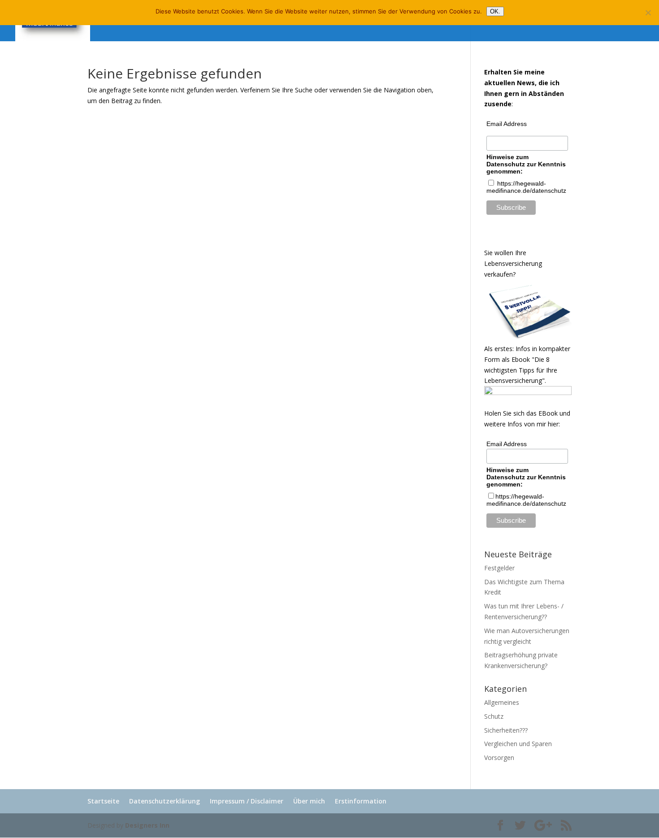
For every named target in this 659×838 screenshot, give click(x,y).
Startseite (103, 801)
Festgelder (499, 568)
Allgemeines (501, 702)
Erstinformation (360, 801)
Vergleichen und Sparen (518, 743)
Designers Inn (147, 825)
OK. (495, 11)
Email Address (506, 123)
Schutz (493, 716)
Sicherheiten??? (506, 730)
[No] (647, 12)
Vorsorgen (499, 757)
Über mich (309, 801)
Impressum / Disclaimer (246, 801)
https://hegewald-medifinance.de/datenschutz (526, 500)
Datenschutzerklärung (164, 801)
